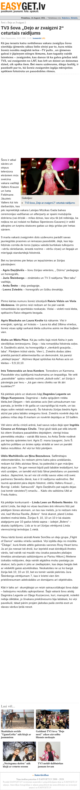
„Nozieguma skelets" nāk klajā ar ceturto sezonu (16, 765)
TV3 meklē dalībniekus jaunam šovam (50, 765)
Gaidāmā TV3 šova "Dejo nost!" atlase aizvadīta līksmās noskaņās (50, 734)
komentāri (39, 38)
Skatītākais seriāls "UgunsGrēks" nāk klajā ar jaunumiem (16, 734)
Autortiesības (41, 775)
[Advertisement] (40, 116)
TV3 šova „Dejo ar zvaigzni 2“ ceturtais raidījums (50, 202)
